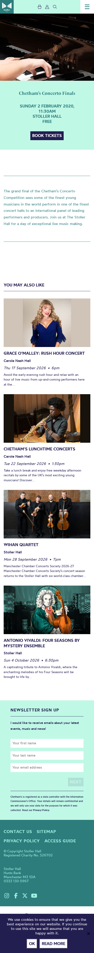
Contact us (18, 831)
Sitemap (46, 831)
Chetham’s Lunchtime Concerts (39, 449)
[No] (88, 933)
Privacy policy (22, 840)
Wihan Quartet (21, 544)
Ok (32, 943)
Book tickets (47, 135)
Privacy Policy (41, 810)
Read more (53, 943)
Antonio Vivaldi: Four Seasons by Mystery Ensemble (42, 643)
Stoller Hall (7, 7)
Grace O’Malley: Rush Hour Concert (44, 353)
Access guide (60, 840)
